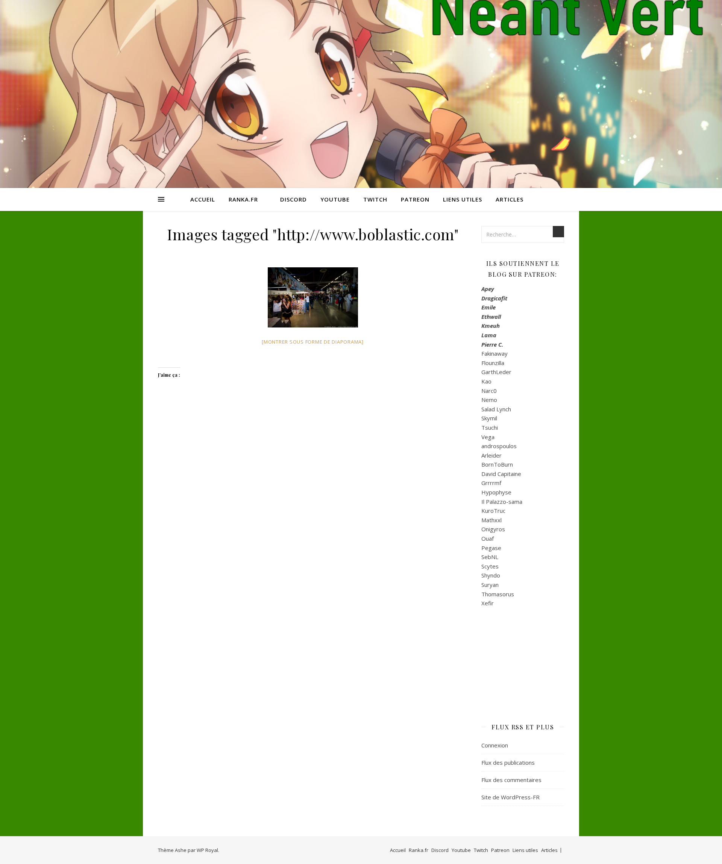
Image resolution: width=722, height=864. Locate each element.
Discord (293, 199)
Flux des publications (508, 762)
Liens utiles (462, 199)
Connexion (494, 745)
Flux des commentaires (511, 780)
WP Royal (207, 850)
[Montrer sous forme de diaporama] (313, 341)
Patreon (415, 199)
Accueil (202, 199)
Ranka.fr (243, 199)
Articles (509, 199)
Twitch (375, 199)
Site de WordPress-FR (510, 797)
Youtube (335, 199)
